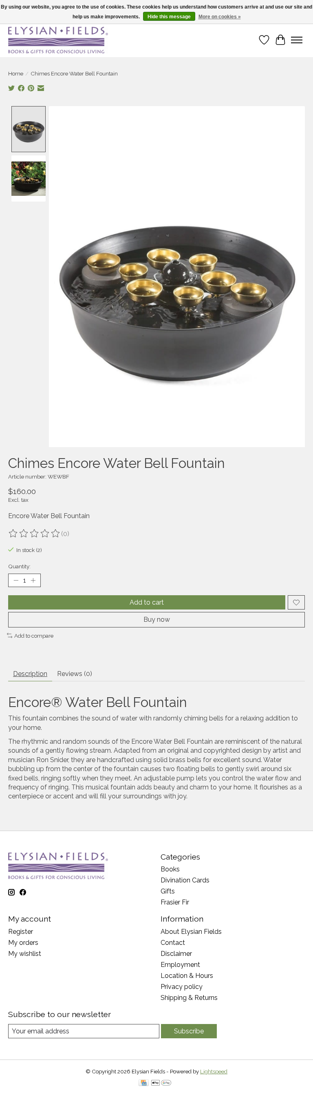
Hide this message (169, 17)
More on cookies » (219, 17)
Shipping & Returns (189, 998)
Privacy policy (182, 987)
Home (15, 73)
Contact (173, 942)
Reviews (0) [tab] (74, 674)
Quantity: (19, 566)
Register (20, 931)
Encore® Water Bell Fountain (97, 702)
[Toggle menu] (297, 40)
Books (170, 869)
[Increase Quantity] (33, 580)
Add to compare (33, 635)
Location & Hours (187, 976)
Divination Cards (185, 880)
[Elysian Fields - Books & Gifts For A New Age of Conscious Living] (58, 39)
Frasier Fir (175, 902)
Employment (180, 965)
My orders (23, 942)
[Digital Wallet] (161, 1083)
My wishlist (24, 954)
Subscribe (189, 1031)
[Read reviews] (34, 534)
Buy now (156, 619)
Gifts (168, 891)
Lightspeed (213, 1071)
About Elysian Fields (191, 931)
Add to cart (147, 602)
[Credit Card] (144, 1083)
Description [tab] (30, 674)
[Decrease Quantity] (16, 580)
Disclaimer (176, 954)
